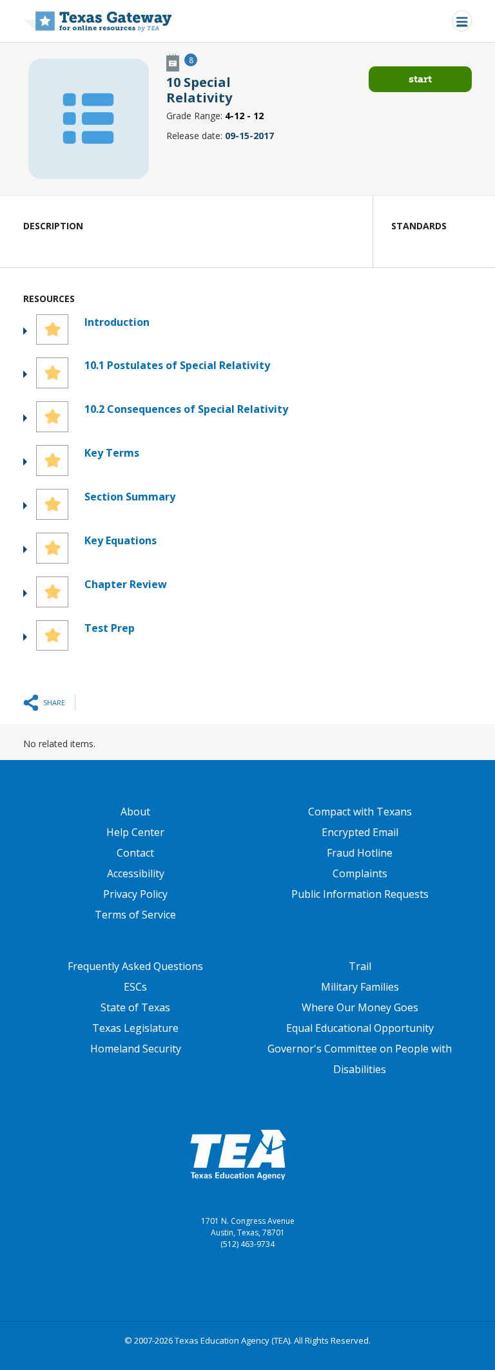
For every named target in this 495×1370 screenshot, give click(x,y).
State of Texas (135, 1007)
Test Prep (109, 628)
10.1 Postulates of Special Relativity (177, 365)
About (135, 811)
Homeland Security (135, 1049)
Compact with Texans (360, 811)
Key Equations (120, 540)
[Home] (97, 21)
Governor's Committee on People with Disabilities (359, 1059)
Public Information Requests (360, 894)
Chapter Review (125, 584)
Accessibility (135, 873)
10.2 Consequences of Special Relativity (186, 409)
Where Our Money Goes (360, 1007)
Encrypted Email (360, 832)
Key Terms (111, 453)
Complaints (360, 873)
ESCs (135, 987)
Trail (360, 966)
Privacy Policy (135, 894)
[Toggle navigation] (462, 21)
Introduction (117, 322)
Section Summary (129, 497)
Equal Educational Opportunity (360, 1028)
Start (420, 79)
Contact (135, 853)
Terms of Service (135, 915)
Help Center (135, 832)
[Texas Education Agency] (237, 1154)
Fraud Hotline (360, 853)
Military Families (360, 987)
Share (54, 702)
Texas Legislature (135, 1028)
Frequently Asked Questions (135, 966)
